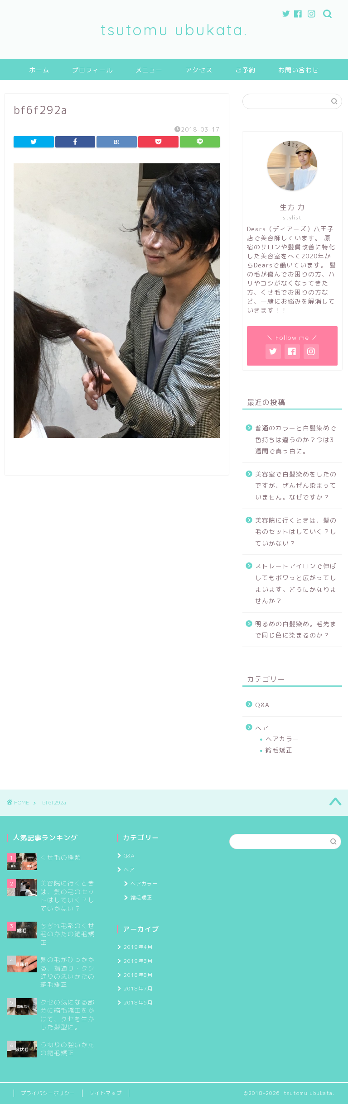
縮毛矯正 (279, 750)
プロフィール (92, 70)
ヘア (262, 727)
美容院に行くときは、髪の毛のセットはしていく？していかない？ (296, 531)
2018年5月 (138, 1002)
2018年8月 (138, 975)
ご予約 (245, 70)
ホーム (39, 70)
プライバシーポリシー (48, 1093)
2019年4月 (138, 947)
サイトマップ (105, 1093)
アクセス (199, 70)
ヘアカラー (283, 738)
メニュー (149, 70)
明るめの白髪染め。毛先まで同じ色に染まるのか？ (296, 629)
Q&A (262, 704)
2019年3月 (138, 961)
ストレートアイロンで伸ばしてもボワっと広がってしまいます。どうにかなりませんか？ (296, 583)
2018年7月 (138, 988)
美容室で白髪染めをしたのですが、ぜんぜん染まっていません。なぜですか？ (296, 485)
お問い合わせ (298, 70)
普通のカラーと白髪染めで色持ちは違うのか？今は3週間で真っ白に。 (296, 439)
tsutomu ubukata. (174, 29)
